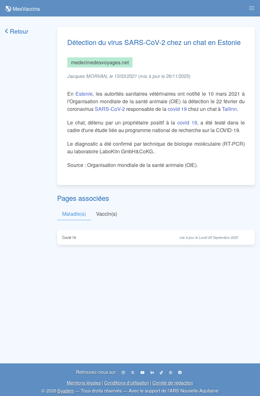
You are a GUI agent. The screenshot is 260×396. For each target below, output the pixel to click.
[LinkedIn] (152, 372)
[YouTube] (143, 372)
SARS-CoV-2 (110, 108)
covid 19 (177, 108)
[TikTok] (161, 372)
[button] (252, 8)
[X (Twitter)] (133, 372)
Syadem (65, 390)
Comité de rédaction (173, 382)
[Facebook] (180, 372)
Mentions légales (84, 382)
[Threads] (171, 372)
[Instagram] (123, 372)
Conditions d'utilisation (126, 382)
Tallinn (229, 108)
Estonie (84, 93)
